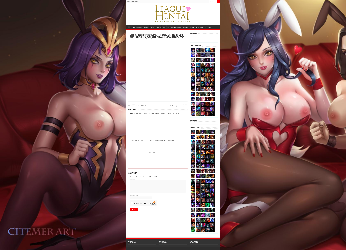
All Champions (138, 27)
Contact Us (185, 27)
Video (164, 27)
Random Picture (177, 27)
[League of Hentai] (173, 14)
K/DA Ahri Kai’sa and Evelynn (138, 113)
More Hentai (208, 27)
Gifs (168, 27)
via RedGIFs (152, 152)
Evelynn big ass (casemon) (177, 105)
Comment (133, 179)
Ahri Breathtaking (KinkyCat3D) (158, 140)
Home (129, 27)
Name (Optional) (134, 195)
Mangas (159, 27)
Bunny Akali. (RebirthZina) (137, 140)
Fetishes (146, 27)
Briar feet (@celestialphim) (139, 105)
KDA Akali (171, 140)
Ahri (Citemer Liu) (173, 113)
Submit (192, 27)
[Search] (218, 1)
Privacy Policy (199, 27)
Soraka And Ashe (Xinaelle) (157, 113)
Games (152, 27)
